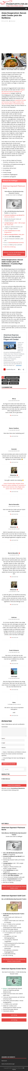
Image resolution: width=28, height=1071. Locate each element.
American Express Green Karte (14, 969)
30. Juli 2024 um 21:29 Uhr (14, 529)
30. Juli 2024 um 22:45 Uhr (14, 619)
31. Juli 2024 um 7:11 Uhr (14, 591)
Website (4, 747)
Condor (5, 383)
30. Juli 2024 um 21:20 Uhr (14, 506)
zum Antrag (14, 1015)
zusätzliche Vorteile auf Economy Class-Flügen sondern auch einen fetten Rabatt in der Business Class (14, 101)
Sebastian (12, 21)
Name (3, 738)
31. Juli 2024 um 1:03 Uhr (14, 555)
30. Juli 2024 (5, 21)
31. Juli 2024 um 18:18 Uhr (14, 678)
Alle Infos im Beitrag (9, 247)
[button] (26, 8)
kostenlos (16, 242)
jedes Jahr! (14, 234)
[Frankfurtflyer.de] (14, 6)
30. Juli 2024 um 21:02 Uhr (14, 477)
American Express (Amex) (12, 377)
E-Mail (3, 743)
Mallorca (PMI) (14, 383)
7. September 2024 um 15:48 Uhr (14, 704)
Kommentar (5, 726)
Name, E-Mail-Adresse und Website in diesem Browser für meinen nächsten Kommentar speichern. (14, 753)
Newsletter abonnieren (14, 785)
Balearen (5, 380)
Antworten (14, 415)
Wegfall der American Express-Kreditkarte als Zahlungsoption (13, 91)
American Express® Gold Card (13, 896)
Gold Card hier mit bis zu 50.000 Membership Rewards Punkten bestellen (14, 960)
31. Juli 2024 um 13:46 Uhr (14, 430)
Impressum (4, 1060)
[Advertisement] (14, 38)
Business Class (14, 380)
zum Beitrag (14, 1020)
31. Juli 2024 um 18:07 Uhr (14, 652)
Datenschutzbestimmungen (8, 1064)
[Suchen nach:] (14, 769)
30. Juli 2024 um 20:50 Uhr (14, 451)
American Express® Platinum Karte (14, 187)
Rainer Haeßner (14, 428)
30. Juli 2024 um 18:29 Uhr (14, 400)
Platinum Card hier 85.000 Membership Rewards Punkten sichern (14, 253)
